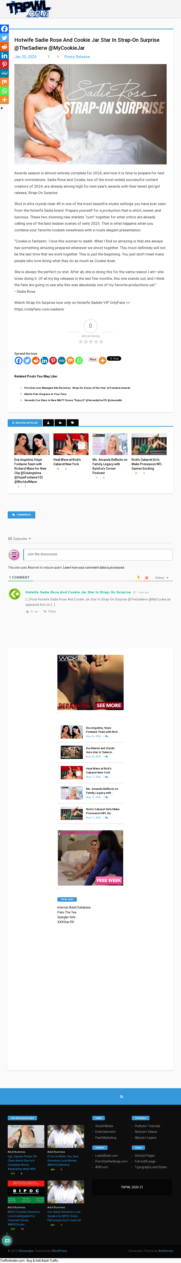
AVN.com (101, 1167)
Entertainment (105, 1131)
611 (12, 1173)
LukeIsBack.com (106, 1155)
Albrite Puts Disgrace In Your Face (45, 394)
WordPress (59, 1251)
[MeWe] (62, 360)
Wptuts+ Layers (145, 1137)
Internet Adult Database (74, 907)
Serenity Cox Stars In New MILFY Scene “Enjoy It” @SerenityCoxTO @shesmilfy (73, 400)
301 (52, 1225)
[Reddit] (36, 360)
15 (57, 468)
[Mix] (70, 360)
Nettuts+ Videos (146, 1131)
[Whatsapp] (79, 360)
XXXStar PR (65, 922)
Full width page (145, 1161)
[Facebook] (19, 360)
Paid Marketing (105, 1137)
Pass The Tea (66, 912)
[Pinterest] (53, 360)
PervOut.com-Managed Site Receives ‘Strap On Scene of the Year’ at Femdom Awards (77, 387)
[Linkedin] (44, 360)
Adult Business (16, 1152)
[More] (102, 360)
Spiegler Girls (66, 917)
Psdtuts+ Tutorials (147, 1126)
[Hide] (2, 108)
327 (12, 1229)
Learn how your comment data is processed (93, 567)
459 (52, 1169)
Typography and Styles (151, 1167)
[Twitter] (27, 360)
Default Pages (145, 1155)
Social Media (104, 1126)
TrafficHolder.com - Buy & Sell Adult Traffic (29, 1260)
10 (21, 1229)
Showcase (26, 1251)
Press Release (77, 56)
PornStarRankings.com (111, 1161)
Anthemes (165, 1251)
